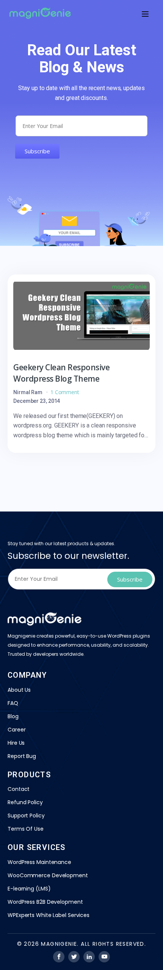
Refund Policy (25, 802)
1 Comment (64, 392)
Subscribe (37, 151)
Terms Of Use (26, 829)
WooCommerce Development (48, 875)
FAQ (13, 703)
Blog (13, 716)
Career (16, 729)
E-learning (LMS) (29, 888)
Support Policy (26, 815)
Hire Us (16, 743)
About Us (19, 690)
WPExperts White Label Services (48, 915)
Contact (19, 789)
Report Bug (22, 756)
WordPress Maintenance (39, 862)
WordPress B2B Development (45, 902)
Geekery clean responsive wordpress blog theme (61, 373)
